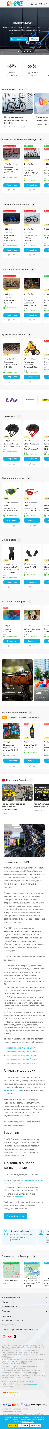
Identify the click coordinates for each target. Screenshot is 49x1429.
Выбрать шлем (18, 41)
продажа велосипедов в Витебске (22, 1051)
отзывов (33, 1384)
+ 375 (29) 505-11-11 (30, 1180)
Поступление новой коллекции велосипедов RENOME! (15, 120)
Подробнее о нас (15, 1216)
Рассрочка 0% (9, 146)
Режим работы (7, 1358)
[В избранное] (9, 190)
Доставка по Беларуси (20, 1231)
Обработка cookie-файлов (32, 1414)
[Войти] (40, 3)
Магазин (6, 1302)
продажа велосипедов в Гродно (21, 1059)
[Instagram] (4, 1336)
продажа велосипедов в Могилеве (22, 1063)
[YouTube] (9, 1336)
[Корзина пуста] (45, 3)
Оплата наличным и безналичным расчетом (20, 1410)
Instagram (19, 1196)
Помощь (6, 1311)
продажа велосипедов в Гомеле (21, 1055)
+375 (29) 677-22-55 (11, 1320)
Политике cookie (28, 1422)
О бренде (32, 41)
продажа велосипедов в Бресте (21, 1048)
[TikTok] (14, 1336)
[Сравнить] (14, 190)
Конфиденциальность (11, 1414)
